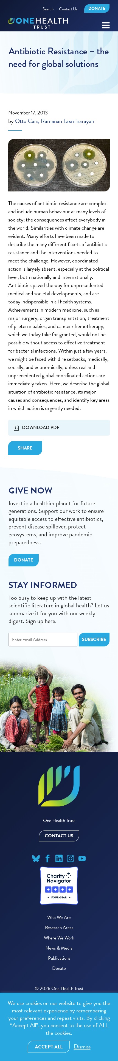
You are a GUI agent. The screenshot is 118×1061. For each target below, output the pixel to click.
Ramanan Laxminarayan (67, 121)
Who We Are (59, 917)
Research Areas (59, 927)
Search (48, 9)
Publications (59, 958)
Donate (96, 8)
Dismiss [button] (82, 1046)
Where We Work (59, 938)
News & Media (59, 948)
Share (25, 448)
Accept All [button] (49, 1046)
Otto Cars (26, 121)
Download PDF (41, 427)
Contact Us (68, 9)
